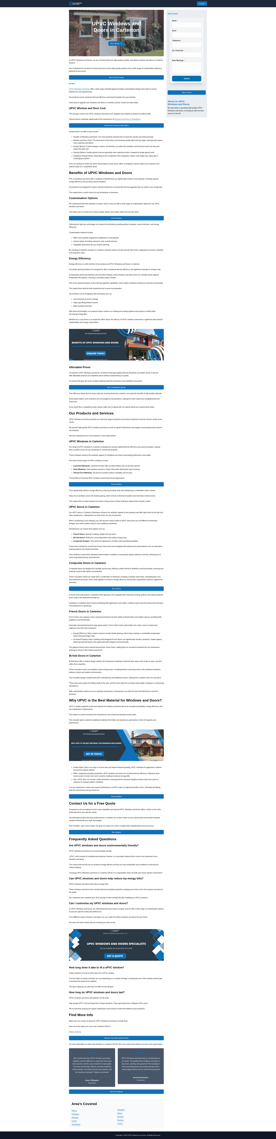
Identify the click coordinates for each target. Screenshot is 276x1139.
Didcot (119, 1113)
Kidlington (75, 1114)
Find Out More (116, 218)
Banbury (120, 1120)
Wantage (75, 1117)
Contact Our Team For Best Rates (116, 125)
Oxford (74, 1121)
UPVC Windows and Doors (79, 89)
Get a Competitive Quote (116, 387)
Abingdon (121, 1110)
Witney (71, 1032)
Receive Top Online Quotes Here (116, 1038)
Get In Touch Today (116, 77)
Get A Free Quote (116, 1091)
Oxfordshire (76, 1124)
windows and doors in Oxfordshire (127, 119)
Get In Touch (186, 92)
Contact (202, 4)
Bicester (120, 1117)
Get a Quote (115, 43)
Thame (120, 1124)
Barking (78, 1032)
